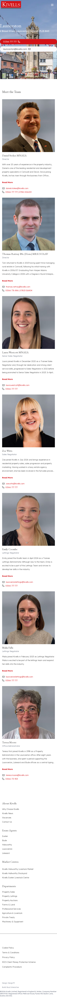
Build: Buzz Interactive (10, 987)
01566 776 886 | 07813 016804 (18, 290)
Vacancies (6, 817)
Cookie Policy (8, 948)
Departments (9, 886)
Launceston (7, 849)
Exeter (5, 836)
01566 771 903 (11, 779)
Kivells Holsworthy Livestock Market (17, 869)
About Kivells (9, 803)
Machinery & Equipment (12, 921)
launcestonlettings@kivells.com (19, 582)
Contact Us (7, 822)
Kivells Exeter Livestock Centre (15, 877)
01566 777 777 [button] (10, 41)
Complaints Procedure (12, 967)
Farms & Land (8, 904)
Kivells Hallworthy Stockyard (14, 873)
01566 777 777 (11, 389)
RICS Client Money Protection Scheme (19, 962)
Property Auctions (10, 900)
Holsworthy (7, 845)
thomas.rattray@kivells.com (18, 287)
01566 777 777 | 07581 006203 (18, 192)
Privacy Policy (8, 957)
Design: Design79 (8, 983)
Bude (4, 840)
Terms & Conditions (10, 952)
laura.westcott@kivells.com (17, 385)
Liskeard (6, 853)
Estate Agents (9, 830)
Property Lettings (9, 896)
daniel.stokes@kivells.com (17, 188)
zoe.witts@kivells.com (15, 483)
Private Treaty (8, 917)
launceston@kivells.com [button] (15, 49)
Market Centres (10, 861)
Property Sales (8, 892)
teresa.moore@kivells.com (17, 775)
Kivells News (7, 813)
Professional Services (11, 909)
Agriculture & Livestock (12, 913)
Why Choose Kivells (10, 809)
